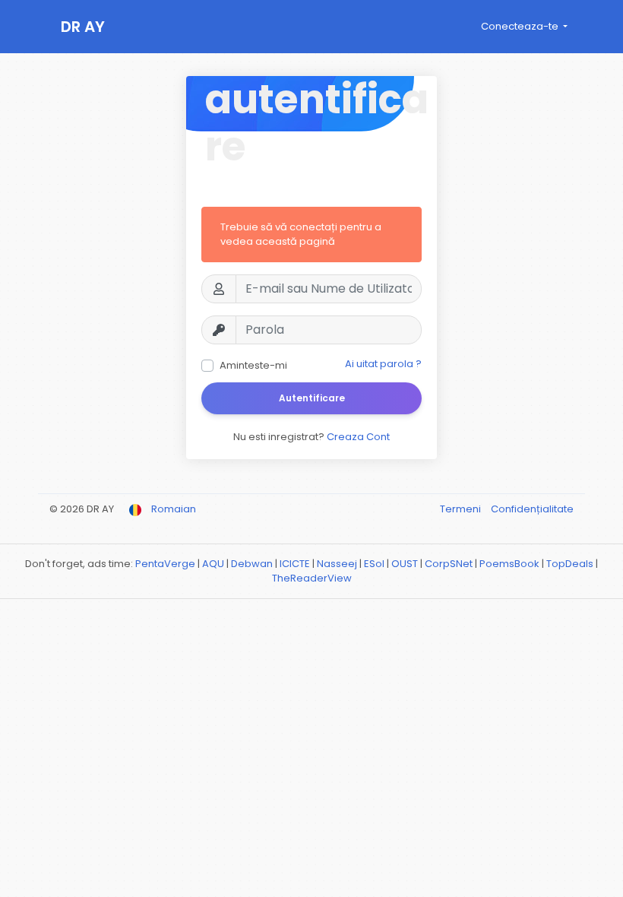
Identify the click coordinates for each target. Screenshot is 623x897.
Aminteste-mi (253, 365)
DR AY (83, 26)
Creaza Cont (358, 436)
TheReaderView (312, 578)
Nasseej (337, 563)
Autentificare (312, 397)
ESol (374, 563)
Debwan (252, 563)
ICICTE (295, 563)
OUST (404, 563)
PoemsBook (509, 563)
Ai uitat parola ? (383, 364)
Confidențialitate (532, 509)
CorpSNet (449, 563)
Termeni (461, 509)
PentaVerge (165, 563)
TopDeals (569, 563)
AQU (213, 563)
